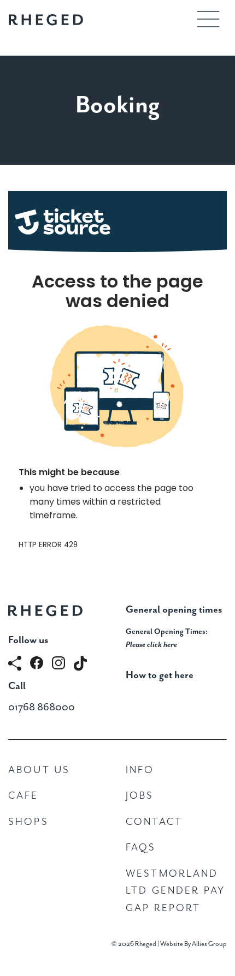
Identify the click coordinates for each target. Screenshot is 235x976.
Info (140, 770)
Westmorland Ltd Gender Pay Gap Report (175, 891)
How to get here (159, 675)
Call (17, 686)
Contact (154, 822)
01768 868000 (41, 707)
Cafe (23, 795)
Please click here (151, 644)
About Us (39, 770)
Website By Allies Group (193, 944)
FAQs (141, 847)
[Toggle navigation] (208, 19)
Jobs (140, 795)
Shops (28, 822)
